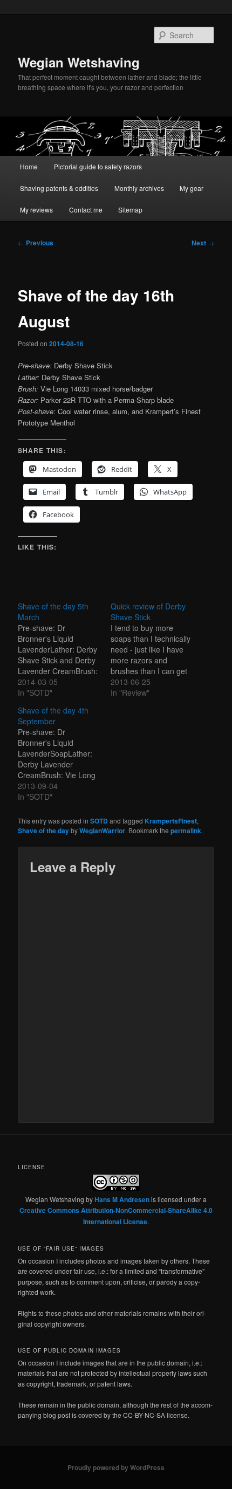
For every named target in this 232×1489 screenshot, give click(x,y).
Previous (35, 243)
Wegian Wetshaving (79, 62)
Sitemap (130, 209)
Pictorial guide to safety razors (98, 166)
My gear (191, 188)
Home (29, 166)
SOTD (99, 821)
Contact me (86, 209)
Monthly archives (139, 188)
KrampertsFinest (171, 821)
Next (203, 243)
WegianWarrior (102, 830)
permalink (185, 830)
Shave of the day (43, 830)
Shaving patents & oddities (59, 188)
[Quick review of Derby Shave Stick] (157, 649)
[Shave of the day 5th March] (64, 649)
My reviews (36, 209)
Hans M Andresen (121, 1199)
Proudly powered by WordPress (116, 1467)
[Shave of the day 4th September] (64, 753)
